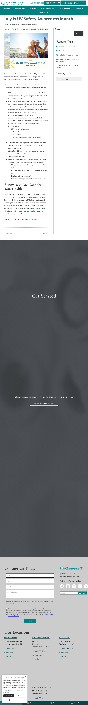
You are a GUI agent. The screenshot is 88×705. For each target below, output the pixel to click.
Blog (11, 24)
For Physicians (64, 8)
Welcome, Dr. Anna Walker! (65, 47)
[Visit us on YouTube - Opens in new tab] (68, 586)
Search (57, 29)
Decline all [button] (20, 695)
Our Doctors (20, 8)
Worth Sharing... (42, 29)
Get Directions (9, 653)
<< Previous (8, 233)
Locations (79, 8)
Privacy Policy (6, 692)
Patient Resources (47, 8)
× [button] (25, 676)
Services (33, 8)
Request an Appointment (44, 403)
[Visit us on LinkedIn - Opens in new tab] (80, 586)
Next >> (45, 233)
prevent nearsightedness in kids (34, 208)
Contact (42, 12)
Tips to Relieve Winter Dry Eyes (67, 55)
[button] (14, 700)
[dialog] (15, 689)
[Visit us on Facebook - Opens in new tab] (62, 586)
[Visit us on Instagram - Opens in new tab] (74, 586)
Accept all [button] (8, 695)
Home (6, 24)
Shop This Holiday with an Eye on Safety (67, 66)
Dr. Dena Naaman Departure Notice (68, 51)
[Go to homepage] (12, 3)
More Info (7, 656)
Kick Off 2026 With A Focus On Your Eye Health (68, 60)
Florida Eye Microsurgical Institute (23, 29)
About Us (6, 8)
